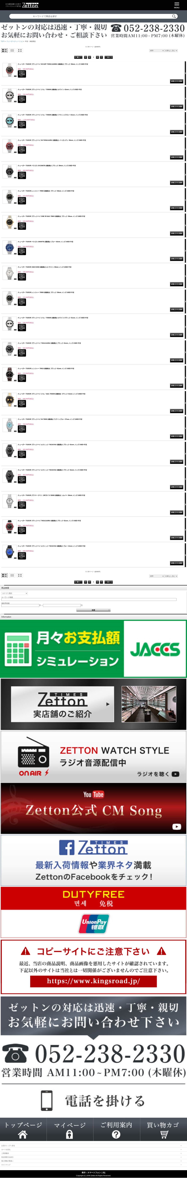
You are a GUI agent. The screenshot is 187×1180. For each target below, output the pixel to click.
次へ (108, 57)
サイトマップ (5, 1165)
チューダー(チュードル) (14, 41)
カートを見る (5, 1149)
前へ (78, 57)
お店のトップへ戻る (8, 1145)
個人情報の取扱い (7, 1161)
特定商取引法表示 (7, 1157)
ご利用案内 (5, 1153)
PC (104, 1172)
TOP (2, 41)
